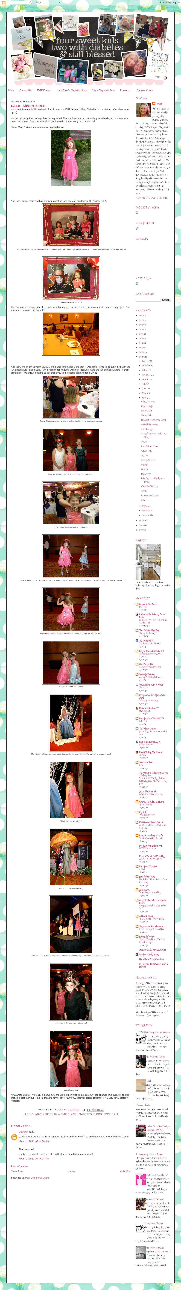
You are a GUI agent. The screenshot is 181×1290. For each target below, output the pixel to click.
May (144, 393)
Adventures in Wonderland (56, 1114)
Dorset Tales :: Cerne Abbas (150, 892)
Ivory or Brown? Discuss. (155, 1056)
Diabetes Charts (144, 90)
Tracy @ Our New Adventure (151, 926)
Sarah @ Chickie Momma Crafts (152, 949)
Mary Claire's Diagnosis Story (72, 90)
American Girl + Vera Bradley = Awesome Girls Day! (157, 1128)
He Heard (144, 469)
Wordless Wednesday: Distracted (151, 838)
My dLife (143, 812)
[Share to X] (95, 1110)
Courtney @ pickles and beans (151, 801)
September (146, 374)
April (144, 397)
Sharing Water (147, 415)
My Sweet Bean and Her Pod (150, 845)
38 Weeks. (143, 754)
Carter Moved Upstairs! (154, 1247)
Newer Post (17, 1171)
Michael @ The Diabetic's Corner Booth (152, 616)
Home (11, 90)
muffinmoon (144, 889)
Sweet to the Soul (145, 762)
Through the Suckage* (147, 633)
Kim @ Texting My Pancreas (150, 752)
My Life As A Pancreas (148, 866)
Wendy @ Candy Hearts (149, 954)
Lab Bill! (148, 1081)
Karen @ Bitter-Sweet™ (149, 708)
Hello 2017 (143, 721)
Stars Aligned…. (145, 710)
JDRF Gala (111, 1114)
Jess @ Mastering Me (147, 791)
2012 (141, 352)
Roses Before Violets (147, 876)
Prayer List (125, 90)
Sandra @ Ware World (148, 604)
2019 (141, 320)
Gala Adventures (148, 401)
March (145, 505)
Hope (143, 500)
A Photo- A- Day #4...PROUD (150, 858)
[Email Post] (84, 1109)
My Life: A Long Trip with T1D (151, 718)
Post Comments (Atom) (37, 1177)
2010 (141, 520)
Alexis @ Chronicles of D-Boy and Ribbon (153, 901)
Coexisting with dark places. (150, 666)
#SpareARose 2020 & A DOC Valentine (150, 655)
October (145, 370)
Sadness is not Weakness (148, 700)
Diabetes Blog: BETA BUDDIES (151, 684)
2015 (141, 338)
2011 (141, 356)
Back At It (143, 606)
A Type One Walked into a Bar (151, 794)
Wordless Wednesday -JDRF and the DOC (153, 907)
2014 (141, 343)
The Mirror (143, 687)
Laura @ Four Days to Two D (151, 835)
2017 (141, 329)
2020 (141, 315)
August (145, 379)
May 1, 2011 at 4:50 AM (34, 1141)
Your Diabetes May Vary (149, 630)
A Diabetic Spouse (146, 916)
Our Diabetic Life (146, 664)
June (144, 388)
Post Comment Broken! (142, 1105)
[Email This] (88, 1110)
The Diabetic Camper (147, 728)
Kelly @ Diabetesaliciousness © (151, 651)
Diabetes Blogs (90, 1114)
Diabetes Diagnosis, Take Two (156, 1174)
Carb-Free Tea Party (149, 486)
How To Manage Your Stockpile (151, 929)
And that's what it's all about (150, 677)
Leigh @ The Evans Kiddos (149, 741)
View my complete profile (152, 197)
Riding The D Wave (146, 936)
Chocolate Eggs (147, 429)
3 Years (142, 869)
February (146, 510)
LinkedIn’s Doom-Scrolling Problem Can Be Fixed (153, 621)
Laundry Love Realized (150, 495)
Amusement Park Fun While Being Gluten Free (152, 826)
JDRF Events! (44, 90)
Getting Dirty (146, 450)
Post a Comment (19, 1166)
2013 (141, 347)
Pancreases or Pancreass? (154, 1199)
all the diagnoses (145, 804)
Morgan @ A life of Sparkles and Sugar (152, 696)
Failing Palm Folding (149, 424)
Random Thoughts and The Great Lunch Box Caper (152, 941)
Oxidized (144, 464)
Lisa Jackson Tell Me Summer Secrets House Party (153, 881)
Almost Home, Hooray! (154, 1223)
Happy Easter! (147, 410)
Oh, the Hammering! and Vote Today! (147, 1154)
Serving (144, 490)
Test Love (144, 455)
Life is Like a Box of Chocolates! (151, 959)
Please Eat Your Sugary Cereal (153, 419)
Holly (159, 103)
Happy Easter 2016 (146, 744)
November (146, 365)
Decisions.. (145, 441)
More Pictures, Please (149, 446)
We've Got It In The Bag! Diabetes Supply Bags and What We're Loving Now (153, 781)
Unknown (23, 1132)
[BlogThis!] (92, 1110)
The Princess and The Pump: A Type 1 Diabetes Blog (153, 774)
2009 (141, 525)
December (146, 360)
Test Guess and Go (146, 640)
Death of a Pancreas (147, 674)
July (144, 383)
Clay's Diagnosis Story (103, 90)
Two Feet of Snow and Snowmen (157, 1032)
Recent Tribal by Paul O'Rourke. (152, 918)
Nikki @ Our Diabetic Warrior (151, 822)
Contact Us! (25, 90)
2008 (141, 529)
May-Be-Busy (147, 406)
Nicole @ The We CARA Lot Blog (152, 856)
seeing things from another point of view (153, 733)
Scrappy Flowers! (148, 460)
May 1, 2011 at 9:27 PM (34, 1158)
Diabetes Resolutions (147, 814)
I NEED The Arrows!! (147, 848)
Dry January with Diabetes (149, 643)
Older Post (125, 1171)
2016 (141, 333)
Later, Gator (146, 473)
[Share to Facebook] (98, 1110)
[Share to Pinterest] (102, 1110)
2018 (141, 324)
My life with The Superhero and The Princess (153, 965)
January (146, 515)
